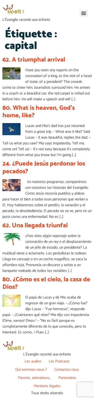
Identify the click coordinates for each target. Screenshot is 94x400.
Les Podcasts (59, 361)
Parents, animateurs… (34, 378)
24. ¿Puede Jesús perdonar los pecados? (43, 167)
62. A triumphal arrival (33, 60)
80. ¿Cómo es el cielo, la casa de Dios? (46, 283)
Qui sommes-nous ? (31, 369)
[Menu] (83, 13)
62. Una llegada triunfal (35, 225)
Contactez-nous (66, 369)
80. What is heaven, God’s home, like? (38, 112)
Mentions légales (47, 386)
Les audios (33, 361)
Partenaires (67, 378)
